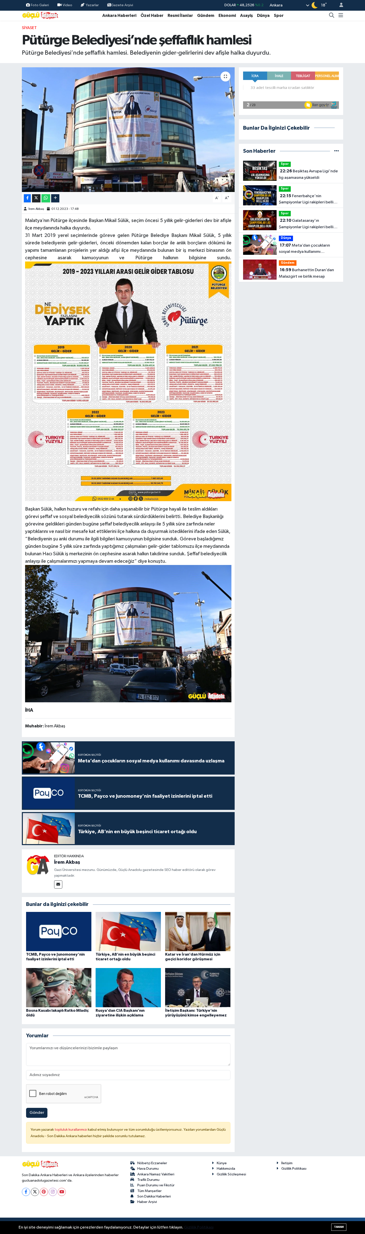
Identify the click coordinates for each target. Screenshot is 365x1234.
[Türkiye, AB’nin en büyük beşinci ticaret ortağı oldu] (128, 931)
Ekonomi (227, 15)
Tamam (339, 1227)
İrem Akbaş (36, 209)
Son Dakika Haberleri (154, 1196)
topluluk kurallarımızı (71, 1129)
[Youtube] (62, 1192)
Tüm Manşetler (149, 1191)
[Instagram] (53, 1192)
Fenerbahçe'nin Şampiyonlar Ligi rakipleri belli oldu (306, 200)
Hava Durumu (148, 1168)
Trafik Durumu (148, 1180)
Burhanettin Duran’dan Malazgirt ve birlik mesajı (306, 273)
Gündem (205, 15)
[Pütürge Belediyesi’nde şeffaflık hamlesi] (128, 129)
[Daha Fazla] (55, 198)
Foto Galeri (40, 5)
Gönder (37, 1113)
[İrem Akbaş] (38, 865)
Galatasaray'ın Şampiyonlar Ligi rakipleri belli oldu (306, 224)
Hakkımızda (226, 1168)
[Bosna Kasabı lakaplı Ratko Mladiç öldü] (58, 987)
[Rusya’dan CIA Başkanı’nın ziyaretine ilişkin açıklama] (128, 987)
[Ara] (331, 15)
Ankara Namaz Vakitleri (155, 1174)
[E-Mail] (58, 884)
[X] (35, 1192)
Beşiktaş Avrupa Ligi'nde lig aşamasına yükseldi (308, 174)
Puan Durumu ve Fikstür (156, 1185)
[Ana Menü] (340, 15)
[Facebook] (26, 1192)
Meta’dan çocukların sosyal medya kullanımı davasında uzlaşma (304, 249)
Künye (222, 1163)
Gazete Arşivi (122, 5)
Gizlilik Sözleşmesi (231, 1174)
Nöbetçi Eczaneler (152, 1163)
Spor (279, 15)
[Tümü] (336, 151)
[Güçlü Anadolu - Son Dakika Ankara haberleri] (40, 15)
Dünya (263, 15)
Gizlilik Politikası (293, 1168)
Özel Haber (152, 15)
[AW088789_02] (128, 633)
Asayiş (246, 15)
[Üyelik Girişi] (339, 5)
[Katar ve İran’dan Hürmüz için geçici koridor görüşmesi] (197, 931)
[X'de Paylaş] (36, 198)
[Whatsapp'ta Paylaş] (45, 198)
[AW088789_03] (128, 380)
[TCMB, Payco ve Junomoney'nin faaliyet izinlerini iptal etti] (58, 931)
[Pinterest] (44, 1192)
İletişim (286, 1163)
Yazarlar (92, 5)
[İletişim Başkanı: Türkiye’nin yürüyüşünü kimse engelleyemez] (197, 987)
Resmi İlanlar (180, 15)
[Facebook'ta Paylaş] (27, 198)
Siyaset (29, 28)
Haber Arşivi (147, 1202)
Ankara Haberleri (119, 15)
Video (67, 5)
